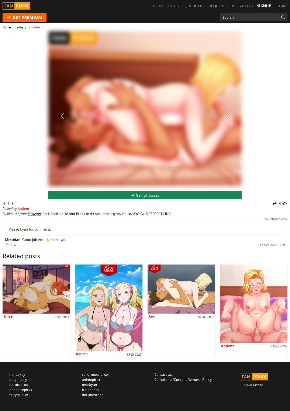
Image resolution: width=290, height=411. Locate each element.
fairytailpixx (18, 395)
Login (280, 5)
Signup (264, 5)
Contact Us (163, 374)
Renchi (82, 354)
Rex (151, 316)
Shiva (8, 316)
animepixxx (91, 379)
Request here (222, 5)
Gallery (246, 5)
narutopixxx (18, 384)
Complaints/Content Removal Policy (183, 379)
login (24, 229)
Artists (174, 5)
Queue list (195, 5)
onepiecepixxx (20, 389)
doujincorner (92, 395)
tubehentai (91, 389)
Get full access (147, 195)
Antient (227, 345)
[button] (62, 116)
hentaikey (17, 374)
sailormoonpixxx (95, 374)
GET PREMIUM (26, 17)
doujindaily (18, 379)
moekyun (89, 384)
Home (158, 5)
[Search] (283, 17)
